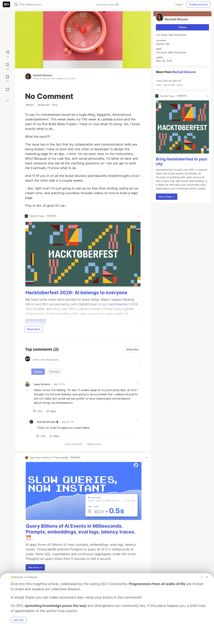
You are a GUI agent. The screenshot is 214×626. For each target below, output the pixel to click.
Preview (54, 371)
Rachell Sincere (42, 75)
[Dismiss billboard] (207, 576)
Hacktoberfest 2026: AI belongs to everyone (76, 292)
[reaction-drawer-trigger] (7, 54)
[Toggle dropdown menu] (138, 216)
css (55, 104)
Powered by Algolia (106, 4)
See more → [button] (35, 567)
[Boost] (8, 89)
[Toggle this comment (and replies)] (28, 389)
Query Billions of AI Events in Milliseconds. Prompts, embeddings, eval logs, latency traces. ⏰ (80, 532)
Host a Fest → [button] (166, 196)
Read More (33, 329)
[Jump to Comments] (8, 66)
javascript (43, 104)
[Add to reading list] (8, 79)
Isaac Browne (42, 384)
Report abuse (94, 444)
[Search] (16, 4)
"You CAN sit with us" (169, 82)
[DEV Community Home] (6, 4)
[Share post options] (7, 101)
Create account (198, 4)
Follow (182, 27)
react (30, 104)
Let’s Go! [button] (18, 619)
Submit (38, 371)
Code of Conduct (73, 444)
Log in (179, 4)
